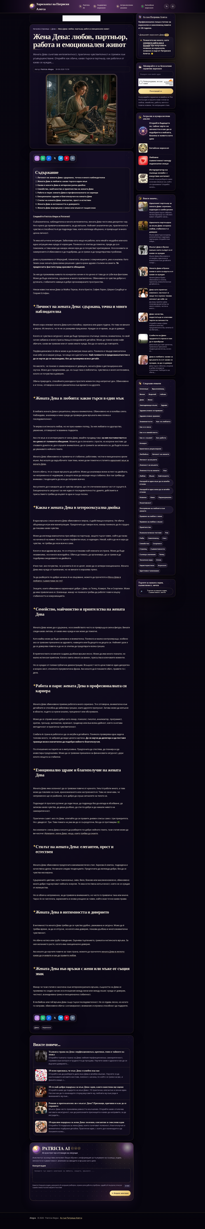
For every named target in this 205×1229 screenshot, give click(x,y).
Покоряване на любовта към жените (152, 509)
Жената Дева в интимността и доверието (58, 204)
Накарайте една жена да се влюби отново (155, 490)
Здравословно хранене (150, 416)
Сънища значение (148, 554)
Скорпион (157, 543)
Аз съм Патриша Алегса (155, 17)
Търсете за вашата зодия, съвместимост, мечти (153, 591)
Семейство (144, 543)
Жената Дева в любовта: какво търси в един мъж (62, 181)
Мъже (151, 476)
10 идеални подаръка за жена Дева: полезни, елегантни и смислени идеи (86, 1122)
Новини (143, 497)
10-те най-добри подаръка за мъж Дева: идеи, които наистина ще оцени (86, 1087)
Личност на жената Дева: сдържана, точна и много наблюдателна (71, 177)
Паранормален (164, 497)
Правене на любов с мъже (151, 522)
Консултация (39, 1165)
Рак (166, 533)
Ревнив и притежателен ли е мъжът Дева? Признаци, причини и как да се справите (87, 1104)
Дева (53, 29)
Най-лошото (163, 476)
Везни (142, 394)
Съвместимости (158, 549)
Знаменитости (146, 421)
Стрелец (143, 549)
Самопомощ (153, 538)
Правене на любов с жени (151, 516)
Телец (161, 554)
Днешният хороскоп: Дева (152, 34)
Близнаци (144, 389)
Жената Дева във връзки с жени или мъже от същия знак (66, 208)
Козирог (143, 443)
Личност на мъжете (148, 460)
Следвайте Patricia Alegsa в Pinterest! (51, 216)
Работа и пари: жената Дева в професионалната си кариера (67, 192)
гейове (163, 394)
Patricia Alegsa (47, 69)
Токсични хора (146, 560)
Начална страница (41, 29)
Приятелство (145, 527)
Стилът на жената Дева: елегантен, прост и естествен (64, 200)
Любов (142, 476)
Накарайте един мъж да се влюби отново (154, 482)
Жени (150, 400)
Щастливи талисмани (149, 571)
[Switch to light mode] (166, 6)
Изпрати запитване (120, 1193)
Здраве (164, 405)
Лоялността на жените (149, 470)
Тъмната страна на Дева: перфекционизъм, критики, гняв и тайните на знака (86, 1053)
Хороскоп (46, 1027)
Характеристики (147, 565)
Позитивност (145, 503)
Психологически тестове (150, 533)
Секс (164, 538)
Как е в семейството (149, 432)
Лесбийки (144, 454)
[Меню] (172, 6)
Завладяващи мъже (148, 405)
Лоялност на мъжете (149, 465)
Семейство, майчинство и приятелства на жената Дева (65, 189)
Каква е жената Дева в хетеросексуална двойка (61, 185)
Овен (152, 497)
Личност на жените (160, 454)
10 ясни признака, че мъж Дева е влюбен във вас (74, 1070)
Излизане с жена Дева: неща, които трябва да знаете (71, 833)
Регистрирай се (156, 91)
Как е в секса (145, 427)
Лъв (165, 470)
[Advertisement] (81, 18)
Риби (142, 538)
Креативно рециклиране (150, 449)
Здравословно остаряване (151, 411)
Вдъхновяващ (158, 389)
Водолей (152, 394)
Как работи (161, 438)
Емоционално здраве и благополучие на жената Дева (64, 196)
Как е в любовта (163, 421)
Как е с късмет (146, 438)
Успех (158, 560)
